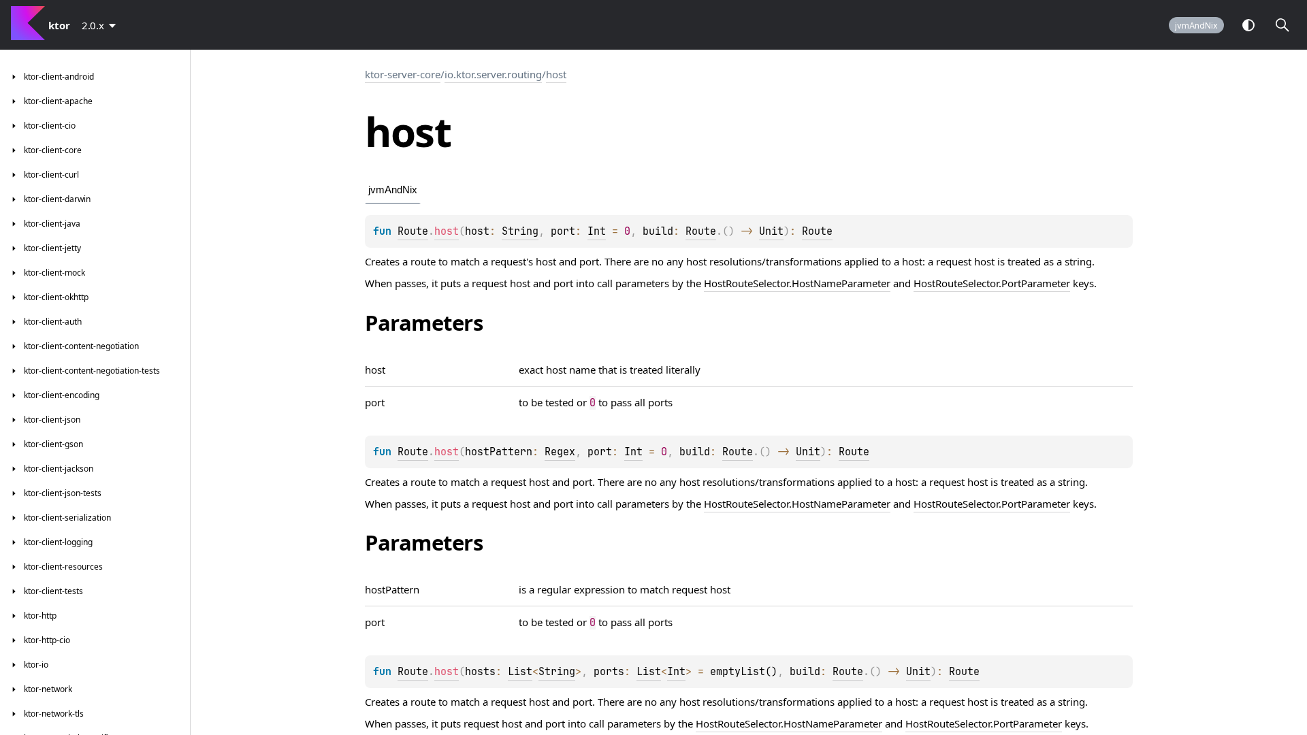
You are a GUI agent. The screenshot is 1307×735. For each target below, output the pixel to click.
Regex (560, 452)
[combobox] (101, 25)
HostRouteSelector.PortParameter (992, 283)
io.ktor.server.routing (493, 74)
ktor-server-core (402, 74)
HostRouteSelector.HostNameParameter (797, 283)
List (520, 672)
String (520, 231)
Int (596, 231)
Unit (771, 231)
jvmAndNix (1196, 25)
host (556, 74)
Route (413, 231)
